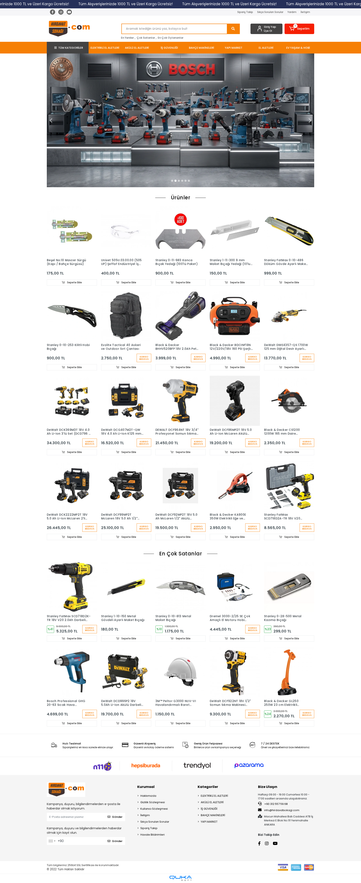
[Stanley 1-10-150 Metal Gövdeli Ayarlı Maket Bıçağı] (126, 587)
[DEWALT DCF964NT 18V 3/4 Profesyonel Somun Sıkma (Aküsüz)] (180, 401)
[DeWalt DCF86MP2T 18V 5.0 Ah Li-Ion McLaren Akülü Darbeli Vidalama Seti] (235, 401)
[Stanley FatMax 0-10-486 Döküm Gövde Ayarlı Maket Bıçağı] (289, 231)
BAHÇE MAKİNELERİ (213, 815)
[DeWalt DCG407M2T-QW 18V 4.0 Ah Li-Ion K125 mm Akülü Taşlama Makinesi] (126, 401)
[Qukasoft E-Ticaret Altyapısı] (180, 878)
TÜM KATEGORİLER (70, 48)
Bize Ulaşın (267, 786)
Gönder (117, 817)
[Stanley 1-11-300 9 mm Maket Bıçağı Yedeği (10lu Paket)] (235, 231)
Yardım (291, 12)
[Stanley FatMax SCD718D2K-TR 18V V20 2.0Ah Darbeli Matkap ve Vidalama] (72, 587)
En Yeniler (127, 38)
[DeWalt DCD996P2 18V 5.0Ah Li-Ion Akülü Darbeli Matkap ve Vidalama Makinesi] (126, 672)
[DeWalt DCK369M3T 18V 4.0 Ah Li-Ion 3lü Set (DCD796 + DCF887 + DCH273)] (72, 401)
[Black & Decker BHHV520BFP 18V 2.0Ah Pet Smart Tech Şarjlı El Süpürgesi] (180, 316)
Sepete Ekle (74, 282)
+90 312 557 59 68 (276, 804)
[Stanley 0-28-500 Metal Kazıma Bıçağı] (289, 587)
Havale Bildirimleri (152, 835)
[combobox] (52, 841)
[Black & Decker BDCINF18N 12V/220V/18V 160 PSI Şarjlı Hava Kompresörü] (235, 316)
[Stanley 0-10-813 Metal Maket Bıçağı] (180, 587)
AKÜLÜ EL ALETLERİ (212, 802)
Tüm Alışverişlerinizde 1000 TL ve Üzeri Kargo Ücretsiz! (125, 3)
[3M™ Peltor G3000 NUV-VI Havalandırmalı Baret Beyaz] (180, 672)
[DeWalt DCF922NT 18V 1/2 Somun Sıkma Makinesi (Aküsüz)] (235, 672)
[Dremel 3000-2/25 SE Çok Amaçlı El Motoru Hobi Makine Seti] (235, 587)
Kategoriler (208, 786)
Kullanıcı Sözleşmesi (154, 809)
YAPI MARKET (209, 822)
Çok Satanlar (146, 38)
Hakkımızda (148, 796)
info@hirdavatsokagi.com (281, 810)
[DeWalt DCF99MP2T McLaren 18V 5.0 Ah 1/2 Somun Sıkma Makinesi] (126, 486)
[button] (299, 29)
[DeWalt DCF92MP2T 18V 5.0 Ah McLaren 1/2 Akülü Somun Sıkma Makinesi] (180, 486)
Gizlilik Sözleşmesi (152, 802)
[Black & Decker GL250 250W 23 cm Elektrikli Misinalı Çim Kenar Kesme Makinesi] (289, 672)
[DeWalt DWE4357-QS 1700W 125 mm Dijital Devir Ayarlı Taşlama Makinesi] (289, 316)
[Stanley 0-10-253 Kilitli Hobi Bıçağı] (72, 316)
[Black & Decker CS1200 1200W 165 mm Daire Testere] (289, 401)
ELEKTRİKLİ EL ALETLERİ (214, 796)
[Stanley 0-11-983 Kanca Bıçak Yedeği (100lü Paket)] (180, 231)
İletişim (305, 12)
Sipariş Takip (245, 12)
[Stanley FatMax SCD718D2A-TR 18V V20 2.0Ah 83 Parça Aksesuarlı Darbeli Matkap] (289, 486)
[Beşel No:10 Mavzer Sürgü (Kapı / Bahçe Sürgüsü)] (72, 231)
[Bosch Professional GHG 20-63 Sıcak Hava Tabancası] (72, 672)
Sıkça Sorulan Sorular (270, 12)
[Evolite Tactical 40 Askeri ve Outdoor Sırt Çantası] (126, 316)
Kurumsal (146, 786)
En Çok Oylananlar (170, 38)
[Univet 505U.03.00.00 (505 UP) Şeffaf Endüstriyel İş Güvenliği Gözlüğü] (126, 231)
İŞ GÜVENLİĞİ (209, 809)
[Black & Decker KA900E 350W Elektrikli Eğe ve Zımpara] (235, 486)
